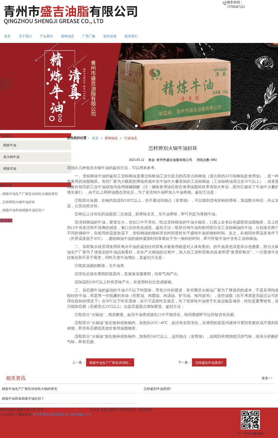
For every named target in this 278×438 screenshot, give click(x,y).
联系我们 (131, 36)
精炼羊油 (82, 410)
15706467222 (164, 410)
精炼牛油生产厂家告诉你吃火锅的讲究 (30, 194)
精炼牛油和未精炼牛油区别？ (23, 210)
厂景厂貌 (88, 36)
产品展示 (46, 36)
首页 (7, 36)
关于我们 (25, 36)
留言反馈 (109, 36)
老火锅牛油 (67, 410)
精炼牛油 (51, 410)
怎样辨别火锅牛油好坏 (18, 202)
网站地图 (76, 414)
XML (87, 414)
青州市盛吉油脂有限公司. (51, 414)
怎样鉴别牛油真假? (209, 362)
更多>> (267, 378)
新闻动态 (67, 36)
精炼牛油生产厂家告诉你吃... (110, 362)
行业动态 (130, 137)
